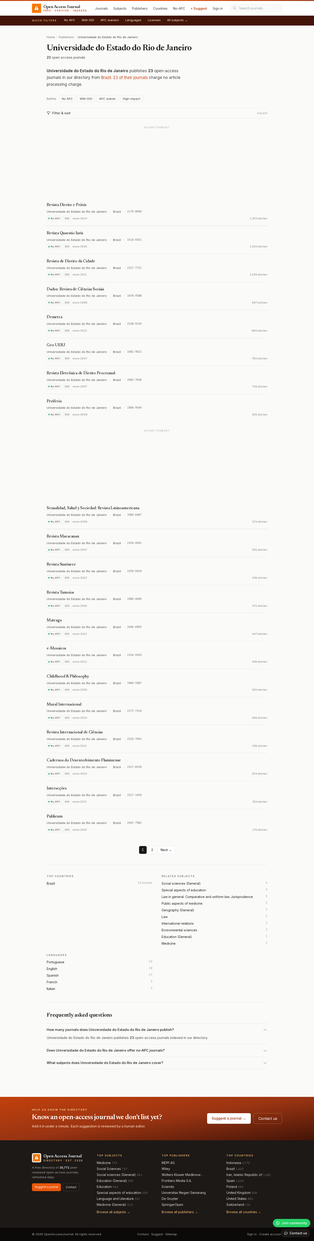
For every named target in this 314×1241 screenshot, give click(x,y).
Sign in (218, 8)
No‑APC (179, 8)
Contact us (267, 1118)
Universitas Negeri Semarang (184, 1193)
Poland (231, 1187)
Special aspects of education (184, 890)
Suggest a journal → (229, 1118)
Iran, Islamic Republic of (244, 1175)
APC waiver (107, 98)
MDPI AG (168, 1163)
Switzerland (235, 1205)
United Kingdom (238, 1193)
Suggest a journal (46, 1187)
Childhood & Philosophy (68, 677)
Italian (51, 989)
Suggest (157, 1234)
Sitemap (171, 1234)
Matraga (54, 620)
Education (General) (177, 937)
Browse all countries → (243, 1212)
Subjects (119, 8)
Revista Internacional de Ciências (75, 732)
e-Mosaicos (56, 648)
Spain (230, 1181)
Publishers (140, 8)
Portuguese (55, 962)
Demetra (54, 317)
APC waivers (109, 20)
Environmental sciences (179, 930)
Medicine (169, 943)
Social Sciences (109, 1169)
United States (236, 1199)
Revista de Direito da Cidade (71, 261)
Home (51, 37)
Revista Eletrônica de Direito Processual (81, 373)
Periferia (54, 401)
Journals (101, 8)
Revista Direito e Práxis (66, 205)
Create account (270, 1234)
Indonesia (233, 1163)
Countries (160, 8)
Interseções (57, 788)
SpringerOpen (172, 1205)
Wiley (166, 1169)
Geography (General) (178, 910)
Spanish (53, 975)
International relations (178, 923)
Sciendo (168, 1187)
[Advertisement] (157, 163)
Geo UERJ (56, 345)
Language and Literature (115, 1199)
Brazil (106, 77)
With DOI (88, 20)
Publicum (55, 817)
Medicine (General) (111, 1205)
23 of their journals (130, 77)
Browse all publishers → (180, 1212)
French (52, 982)
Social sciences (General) (181, 883)
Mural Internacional (64, 705)
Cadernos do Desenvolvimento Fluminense (84, 760)
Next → (166, 850)
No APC (69, 20)
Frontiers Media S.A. (177, 1181)
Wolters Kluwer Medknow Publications (181, 1175)
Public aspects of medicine (182, 903)
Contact (71, 1187)
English (52, 969)
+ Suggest (199, 8)
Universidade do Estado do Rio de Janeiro (77, 211)
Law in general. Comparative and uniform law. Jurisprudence (207, 897)
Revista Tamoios (60, 593)
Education (104, 1187)
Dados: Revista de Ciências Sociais (75, 289)
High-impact (131, 98)
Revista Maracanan (63, 537)
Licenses (154, 20)
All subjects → (177, 20)
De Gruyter (170, 1199)
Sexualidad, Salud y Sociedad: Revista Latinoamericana (93, 508)
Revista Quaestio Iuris (65, 233)
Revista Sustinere (61, 565)
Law (165, 917)
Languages (133, 20)
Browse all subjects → (113, 1212)
